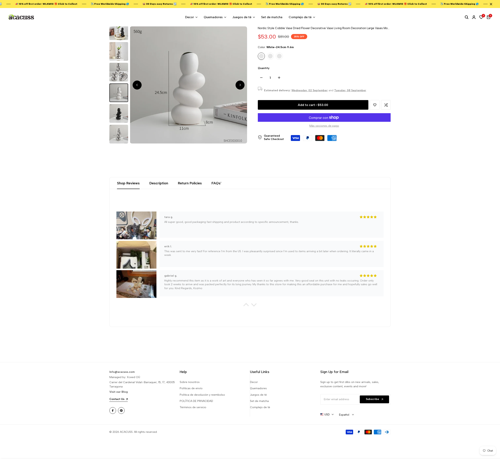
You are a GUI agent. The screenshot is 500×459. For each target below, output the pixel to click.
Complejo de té (260, 407)
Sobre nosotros (190, 382)
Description (158, 183)
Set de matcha (259, 401)
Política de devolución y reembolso (202, 394)
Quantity (264, 68)
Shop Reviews (128, 183)
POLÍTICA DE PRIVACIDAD (196, 401)
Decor (254, 382)
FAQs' (216, 183)
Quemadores (258, 388)
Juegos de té (258, 394)
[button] (374, 105)
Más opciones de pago (324, 125)
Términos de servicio (193, 407)
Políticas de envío (191, 388)
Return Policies (190, 183)
